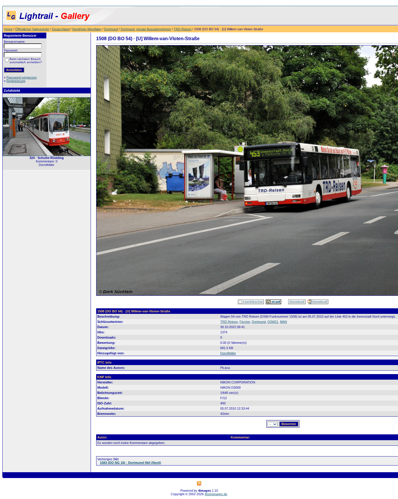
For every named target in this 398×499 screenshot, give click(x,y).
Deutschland (61, 29)
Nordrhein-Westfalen (86, 29)
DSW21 (272, 321)
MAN (283, 321)
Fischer (244, 321)
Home (8, 29)
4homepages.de (216, 494)
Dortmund (111, 29)
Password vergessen (21, 77)
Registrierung (15, 81)
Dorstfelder (228, 353)
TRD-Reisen (182, 29)
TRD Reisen (229, 321)
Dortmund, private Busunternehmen (146, 29)
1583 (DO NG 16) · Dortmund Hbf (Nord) (130, 462)
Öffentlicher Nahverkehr (32, 29)
